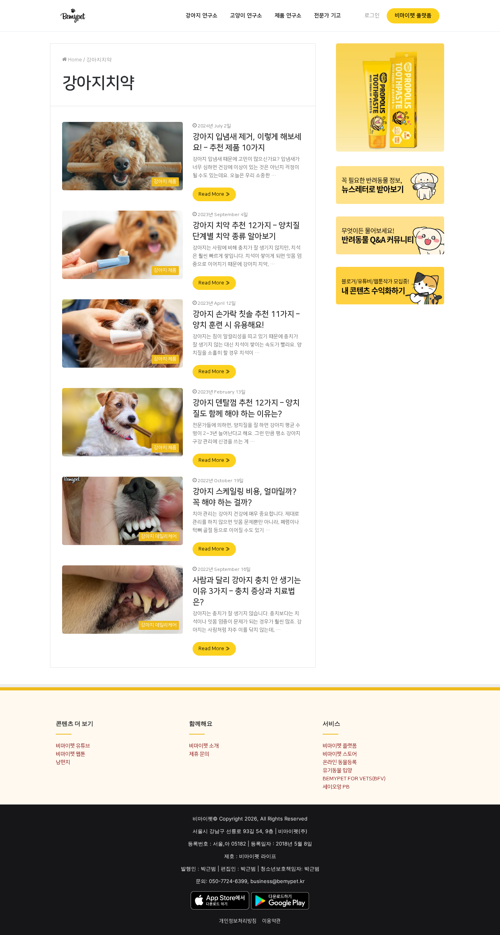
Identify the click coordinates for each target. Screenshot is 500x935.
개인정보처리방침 (238, 921)
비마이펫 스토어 (340, 754)
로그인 (372, 16)
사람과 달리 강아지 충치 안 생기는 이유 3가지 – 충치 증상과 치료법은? (247, 591)
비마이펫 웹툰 (70, 754)
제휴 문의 (199, 754)
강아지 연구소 (202, 16)
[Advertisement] (390, 429)
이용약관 (271, 921)
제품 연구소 (288, 16)
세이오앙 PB (336, 787)
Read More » (214, 194)
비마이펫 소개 (203, 746)
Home (74, 60)
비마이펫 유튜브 (73, 746)
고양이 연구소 (246, 16)
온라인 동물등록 (340, 762)
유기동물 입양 (337, 770)
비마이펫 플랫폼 (413, 16)
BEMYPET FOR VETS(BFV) (354, 778)
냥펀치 (63, 762)
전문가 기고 (327, 16)
